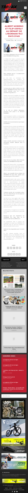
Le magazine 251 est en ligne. (10, 365)
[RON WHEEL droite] (13, 445)
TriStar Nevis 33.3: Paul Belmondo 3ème (14, 348)
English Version (23, 0)
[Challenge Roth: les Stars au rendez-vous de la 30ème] (14, 300)
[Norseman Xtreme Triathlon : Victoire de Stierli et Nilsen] (14, 318)
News (12, 40)
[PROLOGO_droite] (13, 452)
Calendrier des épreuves (10, 489)
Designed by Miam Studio (14, 486)
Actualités (8, 40)
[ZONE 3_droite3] (14, 460)
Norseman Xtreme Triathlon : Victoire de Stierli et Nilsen (14, 327)
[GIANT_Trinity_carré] (13, 437)
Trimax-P (11, 39)
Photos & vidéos (17, 488)
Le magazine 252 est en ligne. (10, 359)
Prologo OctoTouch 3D (9, 377)
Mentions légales (19, 485)
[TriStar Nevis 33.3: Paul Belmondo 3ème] (14, 339)
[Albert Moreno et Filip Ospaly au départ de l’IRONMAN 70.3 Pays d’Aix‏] (14, 17)
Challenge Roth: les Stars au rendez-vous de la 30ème (14, 307)
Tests (10, 488)
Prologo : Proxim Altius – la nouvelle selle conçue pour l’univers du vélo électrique (13, 388)
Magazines (21, 489)
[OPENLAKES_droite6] (14, 468)
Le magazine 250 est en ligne (10, 382)
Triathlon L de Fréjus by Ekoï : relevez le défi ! (13, 371)
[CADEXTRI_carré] (13, 418)
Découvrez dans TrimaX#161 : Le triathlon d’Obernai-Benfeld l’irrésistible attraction (14, 291)
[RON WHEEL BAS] (14, 482)
